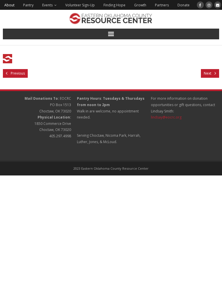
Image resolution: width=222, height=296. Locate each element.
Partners (162, 5)
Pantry (28, 5)
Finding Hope (114, 5)
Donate (183, 5)
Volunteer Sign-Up (80, 5)
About (9, 5)
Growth (140, 5)
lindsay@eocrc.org (166, 117)
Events (47, 5)
